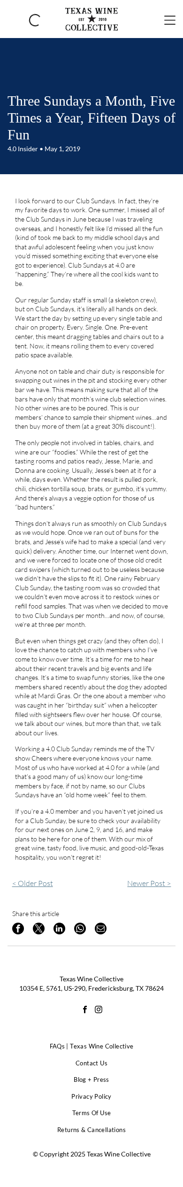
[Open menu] (169, 19)
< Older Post (32, 883)
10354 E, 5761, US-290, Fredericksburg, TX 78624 (91, 988)
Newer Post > (149, 883)
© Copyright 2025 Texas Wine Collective (92, 1154)
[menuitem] (92, 1046)
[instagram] (98, 1010)
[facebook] (85, 1010)
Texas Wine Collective (91, 979)
